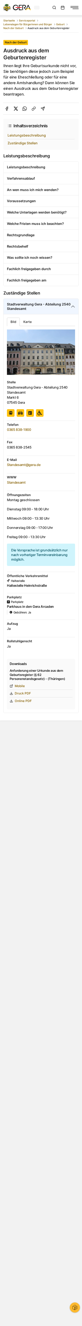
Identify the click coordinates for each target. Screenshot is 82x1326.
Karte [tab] (27, 322)
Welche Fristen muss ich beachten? (35, 224)
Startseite (9, 20)
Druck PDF (23, 693)
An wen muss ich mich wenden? (33, 190)
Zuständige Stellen (23, 143)
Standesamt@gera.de (23, 465)
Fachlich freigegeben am (26, 280)
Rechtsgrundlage (20, 235)
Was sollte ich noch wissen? (29, 257)
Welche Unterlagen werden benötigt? (37, 212)
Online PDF (23, 701)
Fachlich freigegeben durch (29, 269)
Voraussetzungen (21, 201)
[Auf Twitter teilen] (15, 108)
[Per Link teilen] (33, 108)
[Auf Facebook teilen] (6, 108)
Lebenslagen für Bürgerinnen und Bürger (27, 24)
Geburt (60, 24)
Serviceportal (27, 20)
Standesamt (16, 482)
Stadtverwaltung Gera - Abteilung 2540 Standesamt (39, 306)
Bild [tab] (13, 322)
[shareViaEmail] (42, 108)
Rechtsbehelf (17, 246)
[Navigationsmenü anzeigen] (74, 7)
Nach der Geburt (13, 28)
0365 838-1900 (19, 429)
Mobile (20, 686)
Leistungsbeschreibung (27, 135)
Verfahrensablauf (21, 178)
